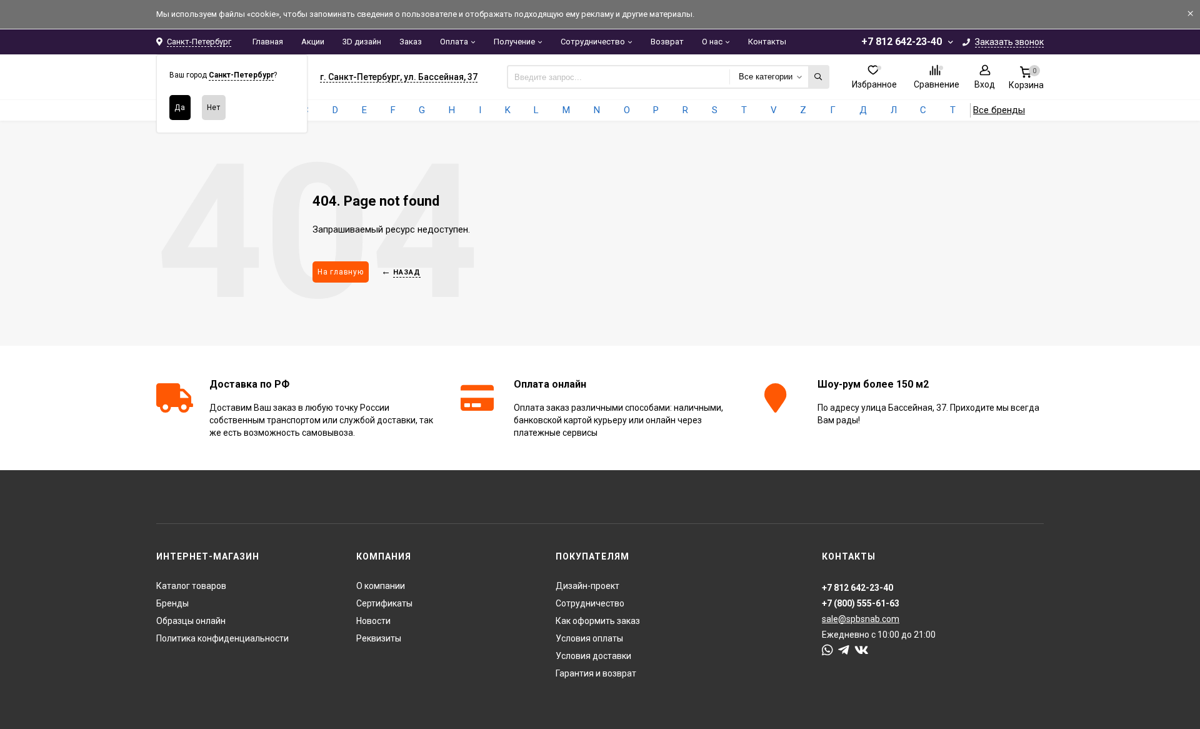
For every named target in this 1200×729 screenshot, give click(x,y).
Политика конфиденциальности (222, 638)
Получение (514, 41)
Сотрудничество (593, 41)
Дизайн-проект (587, 586)
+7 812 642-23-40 (901, 42)
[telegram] (843, 650)
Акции (312, 41)
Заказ (410, 41)
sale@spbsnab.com (860, 619)
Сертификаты (384, 603)
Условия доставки (593, 656)
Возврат (667, 41)
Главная (267, 41)
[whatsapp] (827, 650)
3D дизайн (361, 41)
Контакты (767, 41)
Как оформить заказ (598, 621)
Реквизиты (378, 638)
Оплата (454, 41)
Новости (373, 621)
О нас (712, 41)
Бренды (172, 603)
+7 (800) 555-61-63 (860, 603)
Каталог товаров (191, 586)
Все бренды (999, 110)
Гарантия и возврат (596, 673)
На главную (341, 272)
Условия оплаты (589, 638)
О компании (380, 586)
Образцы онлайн (191, 621)
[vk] (861, 650)
